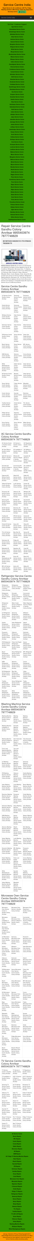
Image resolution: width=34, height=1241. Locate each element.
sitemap (5, 1234)
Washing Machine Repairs (17, 1224)
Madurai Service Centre (17, 152)
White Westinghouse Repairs (17, 1229)
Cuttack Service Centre (17, 72)
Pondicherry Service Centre (17, 179)
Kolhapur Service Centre (17, 139)
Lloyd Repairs (17, 1176)
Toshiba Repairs (17, 1211)
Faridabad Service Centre (17, 84)
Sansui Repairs (17, 1199)
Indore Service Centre (17, 112)
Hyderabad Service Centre (17, 107)
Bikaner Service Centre (17, 57)
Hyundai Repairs (17, 1164)
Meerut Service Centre (17, 154)
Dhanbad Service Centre (17, 79)
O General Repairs (17, 1186)
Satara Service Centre (17, 194)
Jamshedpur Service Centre (17, 129)
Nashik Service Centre (17, 169)
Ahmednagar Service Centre (17, 32)
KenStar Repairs (17, 1171)
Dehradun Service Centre (17, 74)
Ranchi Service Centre (17, 187)
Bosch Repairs (17, 1136)
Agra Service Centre (17, 27)
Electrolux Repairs (17, 1149)
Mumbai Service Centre (17, 167)
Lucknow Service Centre (17, 147)
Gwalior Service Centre (17, 99)
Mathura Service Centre (17, 159)
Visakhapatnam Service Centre (17, 219)
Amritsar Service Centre (17, 39)
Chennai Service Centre (17, 67)
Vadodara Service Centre (17, 212)
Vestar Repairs (17, 1216)
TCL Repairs (17, 1209)
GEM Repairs (17, 1154)
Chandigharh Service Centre (17, 64)
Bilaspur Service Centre (17, 59)
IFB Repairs (17, 1166)
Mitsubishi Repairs (17, 1181)
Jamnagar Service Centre (17, 122)
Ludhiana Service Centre (17, 149)
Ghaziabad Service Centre (17, 89)
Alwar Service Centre (17, 37)
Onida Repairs (17, 1189)
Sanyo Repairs (17, 1201)
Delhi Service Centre (17, 77)
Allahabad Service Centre (17, 34)
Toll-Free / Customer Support (17, 24)
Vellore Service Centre (17, 217)
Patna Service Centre (17, 177)
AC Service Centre (17, 1134)
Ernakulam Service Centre (17, 82)
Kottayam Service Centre (17, 144)
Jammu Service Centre (17, 124)
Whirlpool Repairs (17, 1226)
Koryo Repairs (17, 1174)
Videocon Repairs (17, 1219)
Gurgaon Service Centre (17, 94)
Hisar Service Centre (17, 102)
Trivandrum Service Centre (17, 202)
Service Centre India (8, 17)
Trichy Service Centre (17, 199)
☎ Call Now (22, 12)
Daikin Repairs (17, 1146)
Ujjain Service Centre (17, 209)
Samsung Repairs (17, 1196)
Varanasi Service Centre (17, 214)
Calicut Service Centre (17, 62)
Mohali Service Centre (17, 162)
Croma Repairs (17, 1144)
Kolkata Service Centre (17, 137)
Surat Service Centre (17, 197)
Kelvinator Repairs (17, 1169)
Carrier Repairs (17, 1141)
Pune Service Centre (17, 182)
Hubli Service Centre (17, 109)
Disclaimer (11, 1234)
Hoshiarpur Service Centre (17, 104)
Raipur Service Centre (17, 184)
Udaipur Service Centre (17, 207)
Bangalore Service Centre (17, 44)
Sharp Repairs (17, 1204)
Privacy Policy (18, 1234)
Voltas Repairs (17, 1221)
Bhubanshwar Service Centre (17, 54)
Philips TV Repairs (17, 1191)
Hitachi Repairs (17, 1161)
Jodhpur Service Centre (17, 127)
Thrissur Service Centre (17, 204)
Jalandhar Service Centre (17, 119)
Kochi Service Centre (17, 134)
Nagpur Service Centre (17, 174)
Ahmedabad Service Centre (17, 29)
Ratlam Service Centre (17, 192)
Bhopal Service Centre (17, 52)
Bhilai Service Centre (17, 49)
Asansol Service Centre (17, 42)
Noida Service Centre (17, 172)
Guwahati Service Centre (17, 97)
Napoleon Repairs (17, 1184)
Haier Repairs (17, 1159)
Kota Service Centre (17, 142)
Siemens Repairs (17, 1206)
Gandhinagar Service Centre (17, 87)
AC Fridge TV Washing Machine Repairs (17, 1156)
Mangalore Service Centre (17, 157)
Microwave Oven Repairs (17, 1179)
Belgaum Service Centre (17, 47)
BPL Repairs (17, 1139)
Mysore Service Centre (17, 164)
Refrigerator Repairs (17, 1194)
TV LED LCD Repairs (17, 1214)
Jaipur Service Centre (17, 117)
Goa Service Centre (17, 92)
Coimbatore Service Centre (17, 69)
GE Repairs (17, 1151)
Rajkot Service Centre (17, 189)
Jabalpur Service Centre (17, 114)
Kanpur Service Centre (17, 132)
